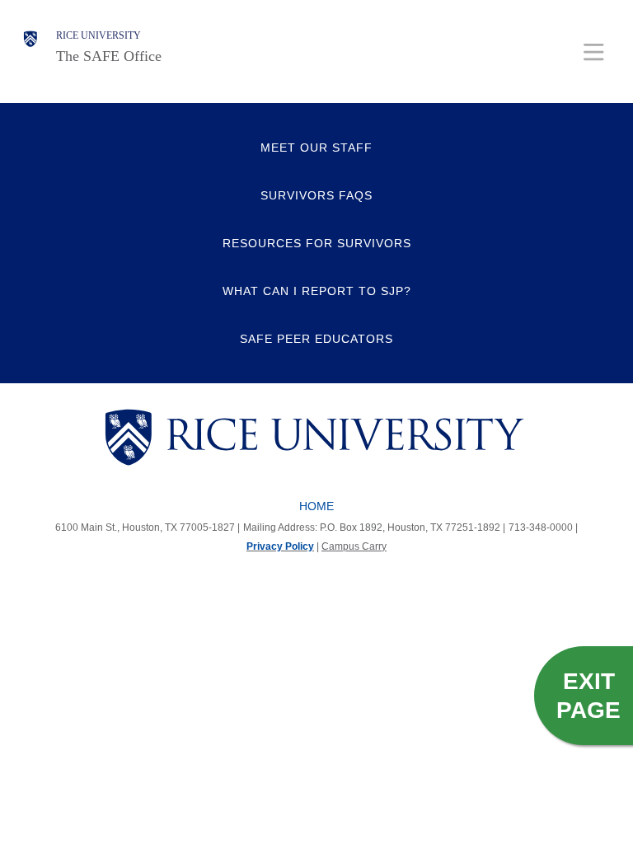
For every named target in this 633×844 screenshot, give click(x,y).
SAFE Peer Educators (316, 338)
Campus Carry (354, 546)
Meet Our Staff (316, 147)
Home (316, 506)
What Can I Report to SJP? (317, 291)
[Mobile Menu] (594, 51)
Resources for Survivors (317, 243)
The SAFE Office (109, 56)
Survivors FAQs (316, 195)
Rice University (98, 35)
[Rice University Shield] (30, 47)
